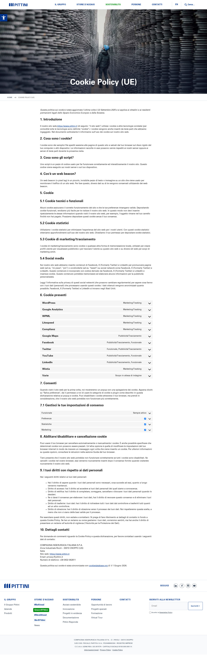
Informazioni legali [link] (91, 650)
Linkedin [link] (175, 585)
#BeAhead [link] (39, 605)
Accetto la (162, 612)
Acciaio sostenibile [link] (72, 605)
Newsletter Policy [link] (165, 612)
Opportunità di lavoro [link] (101, 605)
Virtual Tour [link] (97, 618)
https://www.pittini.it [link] (67, 126)
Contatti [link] (157, 5)
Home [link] (9, 97)
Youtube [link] (194, 585)
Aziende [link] (8, 609)
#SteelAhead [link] (40, 615)
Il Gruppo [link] (60, 5)
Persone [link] (136, 5)
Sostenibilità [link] (113, 5)
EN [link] (176, 4)
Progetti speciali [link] (99, 609)
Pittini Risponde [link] (70, 622)
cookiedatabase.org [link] (98, 566)
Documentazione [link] (71, 618)
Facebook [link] (182, 585)
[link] (3, 17)
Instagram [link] (188, 585)
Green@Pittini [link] (41, 610)
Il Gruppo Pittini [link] (11, 605)
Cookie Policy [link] (117, 650)
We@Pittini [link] (39, 620)
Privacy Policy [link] (105, 650)
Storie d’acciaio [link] (86, 5)
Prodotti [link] (8, 613)
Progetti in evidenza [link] (72, 613)
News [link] (37, 625)
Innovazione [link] (68, 609)
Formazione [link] (96, 613)
